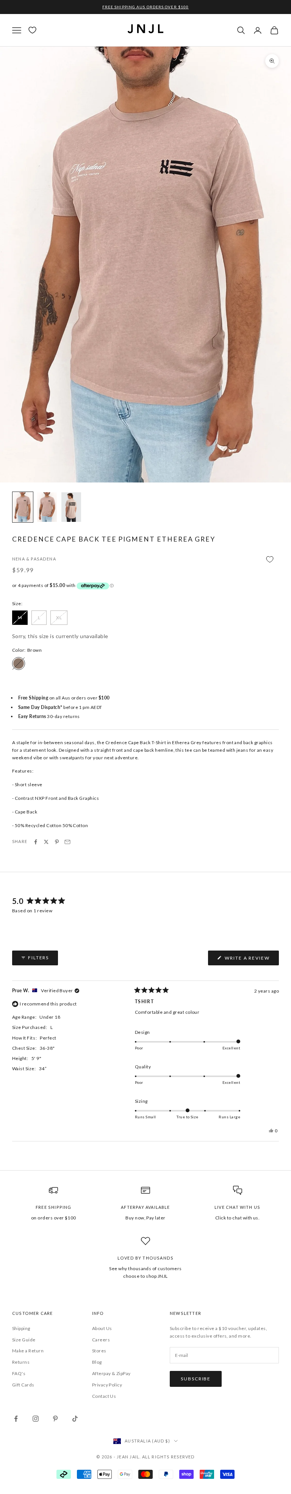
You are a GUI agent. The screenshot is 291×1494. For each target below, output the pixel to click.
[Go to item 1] (22, 507)
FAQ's (18, 1373)
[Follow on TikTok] (75, 1418)
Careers (101, 1340)
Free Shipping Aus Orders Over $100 (145, 7)
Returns (21, 1362)
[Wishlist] (32, 30)
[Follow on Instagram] (35, 1418)
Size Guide (24, 1340)
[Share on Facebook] (36, 842)
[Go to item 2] (47, 507)
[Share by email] (67, 842)
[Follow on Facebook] (16, 1418)
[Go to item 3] (71, 507)
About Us (102, 1328)
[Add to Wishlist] (145, 559)
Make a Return (28, 1350)
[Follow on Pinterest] (55, 1418)
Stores (99, 1350)
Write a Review (251, 960)
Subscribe (196, 1379)
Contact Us (104, 1396)
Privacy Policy (107, 1385)
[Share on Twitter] (46, 842)
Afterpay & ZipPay (111, 1373)
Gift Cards (23, 1385)
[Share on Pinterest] (57, 842)
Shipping (21, 1328)
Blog (97, 1362)
